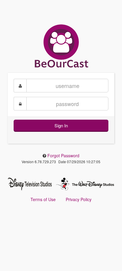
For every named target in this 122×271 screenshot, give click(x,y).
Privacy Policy (79, 199)
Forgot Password (63, 155)
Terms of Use (43, 199)
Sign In (61, 125)
